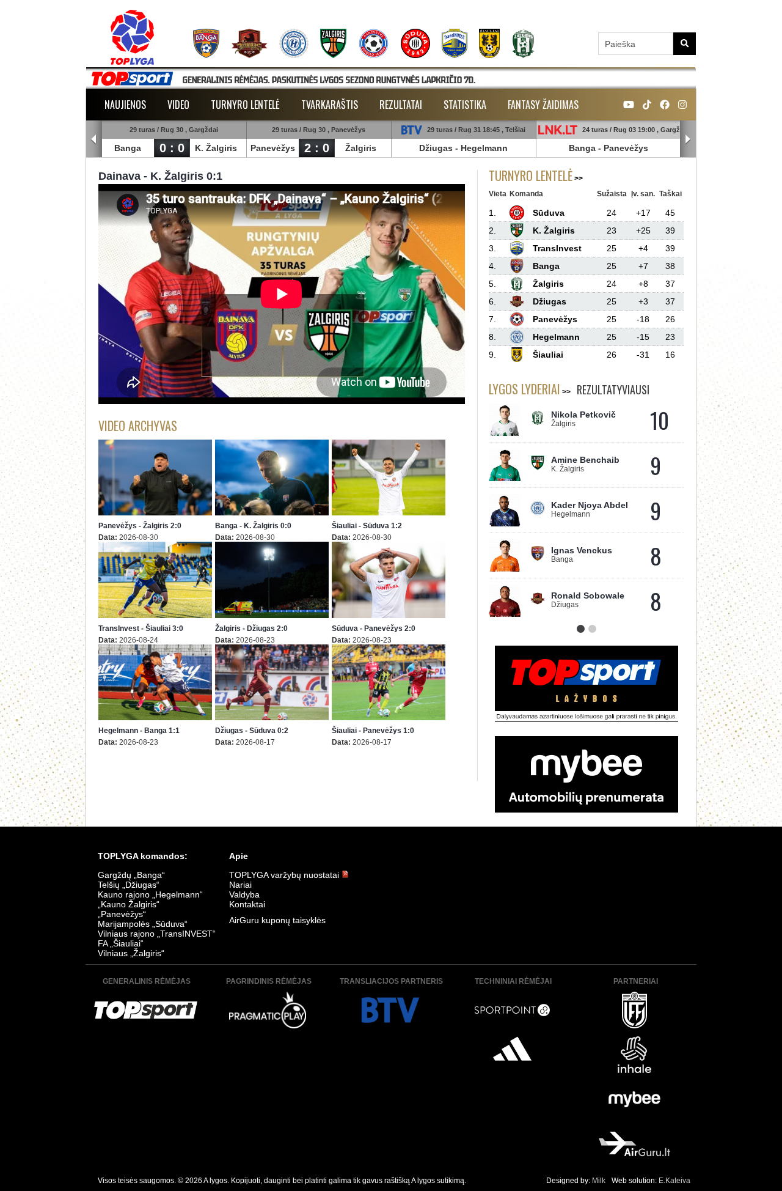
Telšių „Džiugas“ (128, 885)
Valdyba (244, 894)
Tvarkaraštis (329, 104)
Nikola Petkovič (583, 414)
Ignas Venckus (581, 550)
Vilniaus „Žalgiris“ (131, 953)
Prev (94, 139)
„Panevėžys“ (122, 914)
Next (688, 139)
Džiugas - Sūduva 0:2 (251, 730)
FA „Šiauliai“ (121, 943)
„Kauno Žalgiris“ (128, 904)
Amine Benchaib (585, 460)
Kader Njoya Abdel (589, 505)
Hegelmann (484, 148)
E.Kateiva (674, 1180)
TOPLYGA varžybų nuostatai (285, 875)
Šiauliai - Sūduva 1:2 (367, 526)
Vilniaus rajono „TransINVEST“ (157, 933)
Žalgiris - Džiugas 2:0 (251, 628)
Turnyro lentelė (245, 104)
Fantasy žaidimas (543, 104)
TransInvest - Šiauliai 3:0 (140, 628)
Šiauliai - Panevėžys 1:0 (373, 730)
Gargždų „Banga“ (131, 875)
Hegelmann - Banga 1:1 (139, 730)
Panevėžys (272, 148)
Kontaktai (247, 904)
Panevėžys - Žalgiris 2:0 (139, 526)
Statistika (465, 104)
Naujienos (125, 104)
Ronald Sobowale (587, 595)
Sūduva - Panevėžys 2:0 (373, 628)
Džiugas (436, 148)
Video (178, 104)
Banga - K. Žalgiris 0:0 (253, 526)
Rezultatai (400, 104)
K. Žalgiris (216, 148)
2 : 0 (316, 148)
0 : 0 (172, 148)
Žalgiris (360, 148)
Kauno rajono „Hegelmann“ (150, 894)
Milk (598, 1180)
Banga (127, 148)
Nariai (240, 885)
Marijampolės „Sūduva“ (143, 924)
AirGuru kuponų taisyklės (277, 920)
